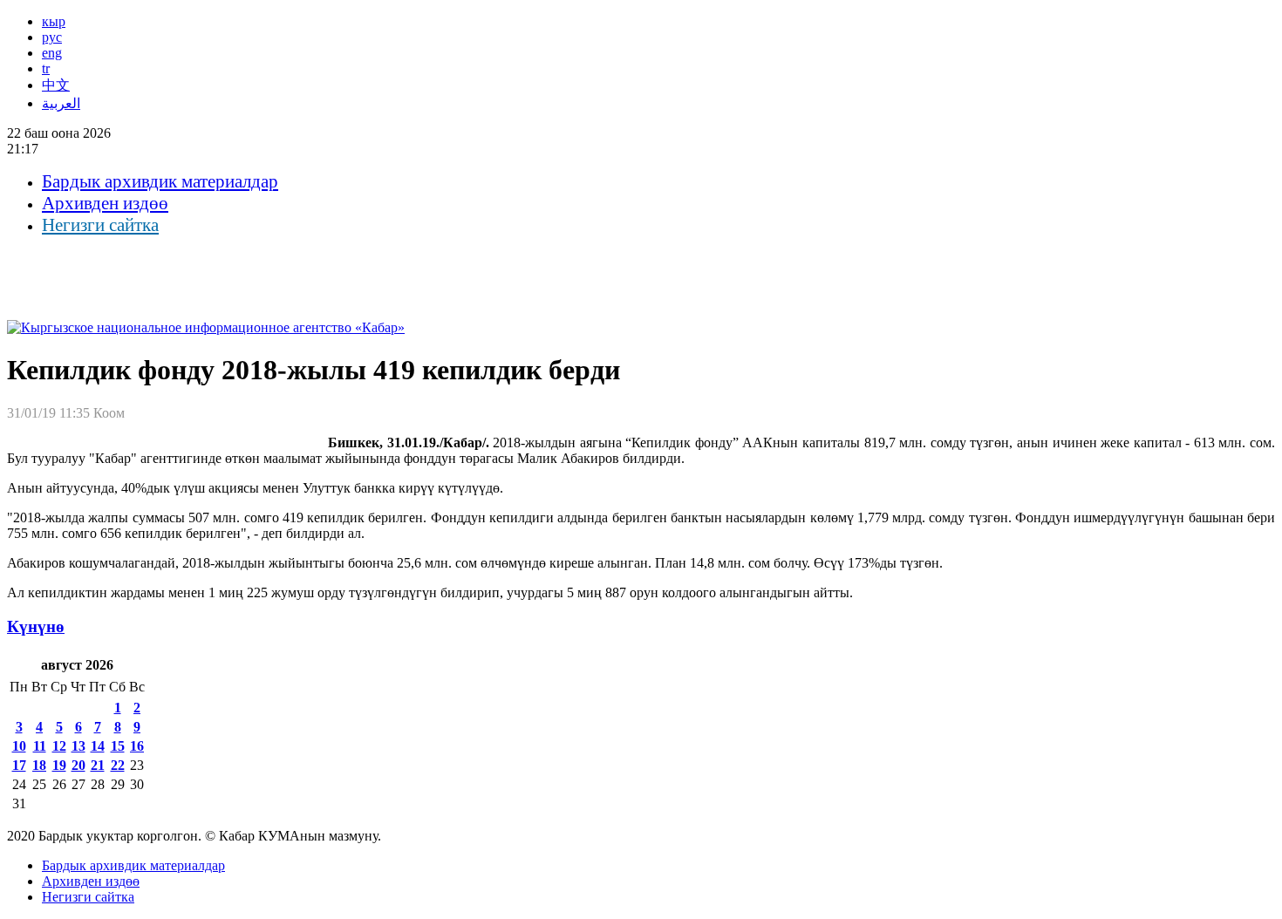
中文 (56, 85)
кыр (53, 21)
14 (98, 746)
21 (98, 765)
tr (46, 68)
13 (78, 746)
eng (52, 52)
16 (137, 746)
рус (52, 37)
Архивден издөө (105, 203)
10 (19, 746)
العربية (61, 103)
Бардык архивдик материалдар (160, 181)
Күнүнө (36, 626)
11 (39, 746)
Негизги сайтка (100, 224)
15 (118, 746)
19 (59, 765)
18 (39, 765)
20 (78, 765)
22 (118, 765)
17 (19, 765)
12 (59, 746)
